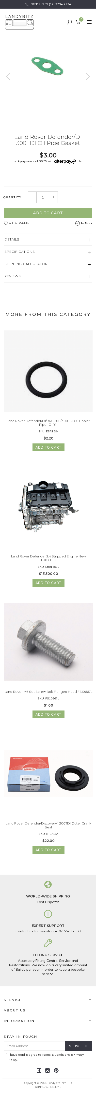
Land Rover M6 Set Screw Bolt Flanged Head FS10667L (48, 692)
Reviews (12, 276)
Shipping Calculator (26, 264)
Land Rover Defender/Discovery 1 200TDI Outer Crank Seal (48, 825)
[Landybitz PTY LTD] (21, 22)
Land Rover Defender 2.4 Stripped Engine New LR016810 (48, 558)
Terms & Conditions (56, 1054)
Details (11, 239)
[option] (48, 63)
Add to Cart (48, 212)
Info (79, 161)
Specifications (19, 252)
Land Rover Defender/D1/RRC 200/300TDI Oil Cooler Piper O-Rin (48, 423)
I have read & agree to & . (46, 1057)
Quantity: (12, 197)
